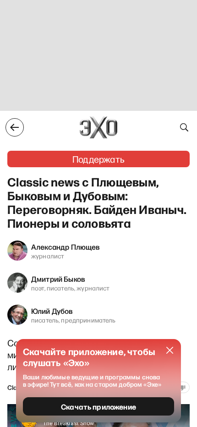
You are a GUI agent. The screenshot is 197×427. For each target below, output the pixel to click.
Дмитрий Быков (58, 278)
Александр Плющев (65, 246)
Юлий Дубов (52, 310)
